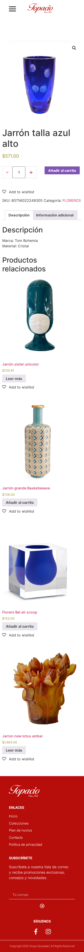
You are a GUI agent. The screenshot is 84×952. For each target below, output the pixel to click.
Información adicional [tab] (54, 215)
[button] (74, 48)
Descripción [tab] (19, 215)
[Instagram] (48, 931)
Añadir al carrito (62, 170)
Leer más (14, 378)
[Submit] (42, 906)
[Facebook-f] (36, 931)
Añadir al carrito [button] (20, 502)
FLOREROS (71, 200)
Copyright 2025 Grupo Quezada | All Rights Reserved (42, 946)
